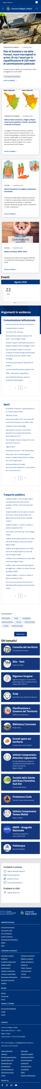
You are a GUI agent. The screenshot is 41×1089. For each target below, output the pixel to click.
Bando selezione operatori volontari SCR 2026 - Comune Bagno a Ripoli (19, 337)
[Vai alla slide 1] (14, 302)
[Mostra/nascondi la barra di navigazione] (3, 8)
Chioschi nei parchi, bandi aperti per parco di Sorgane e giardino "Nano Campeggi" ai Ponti (20, 344)
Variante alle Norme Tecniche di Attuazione (20, 324)
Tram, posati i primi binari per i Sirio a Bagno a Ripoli (20, 533)
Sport (7, 404)
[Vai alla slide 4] (21, 302)
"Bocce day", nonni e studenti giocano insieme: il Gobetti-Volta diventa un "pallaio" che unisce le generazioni (20, 457)
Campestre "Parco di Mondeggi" (16, 426)
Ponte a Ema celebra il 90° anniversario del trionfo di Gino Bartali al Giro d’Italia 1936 (20, 420)
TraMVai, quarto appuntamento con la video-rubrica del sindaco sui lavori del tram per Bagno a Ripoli (20, 541)
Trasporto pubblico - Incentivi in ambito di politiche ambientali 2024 (19, 576)
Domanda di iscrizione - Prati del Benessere (20, 450)
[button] (8, 2)
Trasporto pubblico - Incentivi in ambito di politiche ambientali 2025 (19, 526)
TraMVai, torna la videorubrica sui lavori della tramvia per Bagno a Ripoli (20, 560)
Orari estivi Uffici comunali (14, 332)
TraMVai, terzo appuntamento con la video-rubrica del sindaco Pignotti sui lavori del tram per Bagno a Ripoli (20, 551)
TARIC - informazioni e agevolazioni (17, 373)
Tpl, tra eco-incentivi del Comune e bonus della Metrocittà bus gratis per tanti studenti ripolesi (20, 585)
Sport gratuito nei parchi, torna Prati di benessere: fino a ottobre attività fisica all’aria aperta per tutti (18, 433)
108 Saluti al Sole (11, 415)
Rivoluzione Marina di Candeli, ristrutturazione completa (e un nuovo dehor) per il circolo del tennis (20, 467)
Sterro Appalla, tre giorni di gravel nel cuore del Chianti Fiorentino (20, 441)
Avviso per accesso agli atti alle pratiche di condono (19, 364)
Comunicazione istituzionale (19, 320)
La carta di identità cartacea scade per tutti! (20, 369)
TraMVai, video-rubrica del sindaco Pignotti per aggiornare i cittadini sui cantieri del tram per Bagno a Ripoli (20, 568)
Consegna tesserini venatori (15, 328)
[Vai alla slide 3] (19, 302)
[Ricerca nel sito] (37, 9)
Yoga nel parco (10, 447)
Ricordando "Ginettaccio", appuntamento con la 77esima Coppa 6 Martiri (20, 410)
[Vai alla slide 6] (26, 302)
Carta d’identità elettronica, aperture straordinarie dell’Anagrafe (18, 378)
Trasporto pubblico (14, 495)
